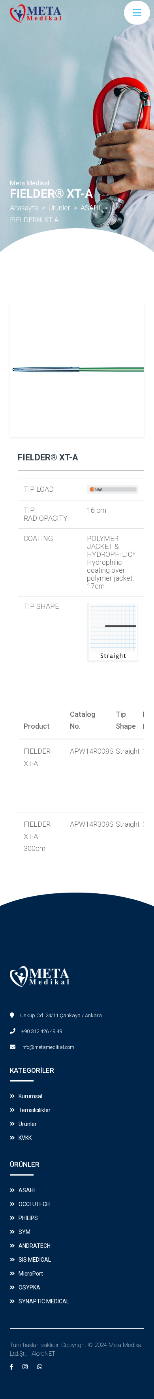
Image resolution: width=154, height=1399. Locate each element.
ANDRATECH (35, 1246)
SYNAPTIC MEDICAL (44, 1301)
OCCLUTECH (34, 1204)
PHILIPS (28, 1218)
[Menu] (137, 13)
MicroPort (31, 1273)
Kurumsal (30, 1096)
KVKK (25, 1138)
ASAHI (91, 208)
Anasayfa (24, 208)
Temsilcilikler (35, 1110)
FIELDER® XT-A (34, 220)
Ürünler (59, 208)
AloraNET (43, 1353)
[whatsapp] (39, 1366)
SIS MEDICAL (35, 1260)
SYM (24, 1232)
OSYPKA (29, 1287)
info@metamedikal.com (47, 1047)
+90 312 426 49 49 (41, 1031)
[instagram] (25, 1366)
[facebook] (11, 1366)
